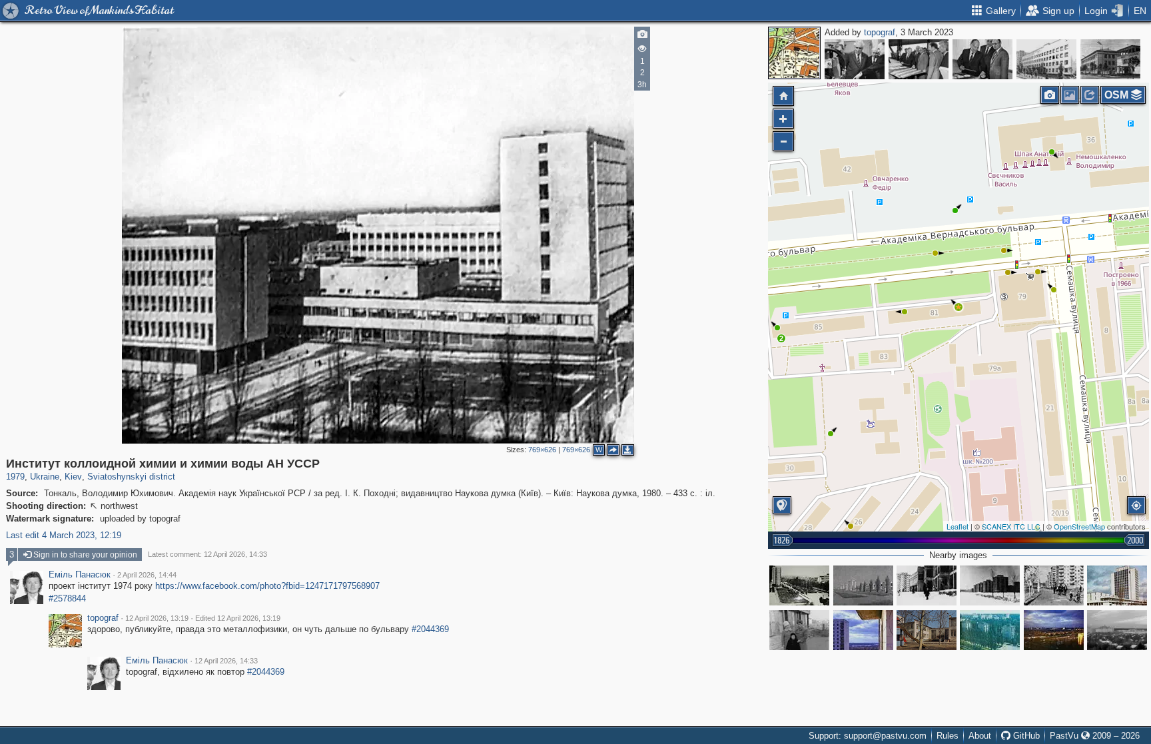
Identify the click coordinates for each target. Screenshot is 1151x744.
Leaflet (957, 526)
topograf (879, 32)
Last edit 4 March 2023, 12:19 (63, 535)
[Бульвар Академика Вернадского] (990, 630)
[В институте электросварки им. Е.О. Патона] (982, 59)
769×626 (542, 450)
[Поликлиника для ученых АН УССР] (1046, 59)
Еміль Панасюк (80, 574)
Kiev (73, 477)
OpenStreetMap (1079, 526)
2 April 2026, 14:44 (147, 575)
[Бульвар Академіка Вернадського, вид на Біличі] (799, 585)
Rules (948, 736)
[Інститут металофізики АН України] (1117, 585)
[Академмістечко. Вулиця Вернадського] (990, 585)
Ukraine (44, 477)
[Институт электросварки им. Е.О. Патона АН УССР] (855, 59)
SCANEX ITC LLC (1011, 526)
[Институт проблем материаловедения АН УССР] (1110, 59)
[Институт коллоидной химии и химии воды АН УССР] (958, 307)
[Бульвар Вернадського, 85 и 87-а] (863, 630)
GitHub (1025, 736)
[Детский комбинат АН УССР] (927, 630)
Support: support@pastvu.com (868, 736)
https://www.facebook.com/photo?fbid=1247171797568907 (267, 586)
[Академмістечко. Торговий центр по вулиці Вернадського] (927, 585)
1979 (15, 477)
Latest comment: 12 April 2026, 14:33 (207, 554)
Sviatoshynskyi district (131, 477)
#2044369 (430, 629)
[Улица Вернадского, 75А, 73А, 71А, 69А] (1054, 585)
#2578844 (67, 598)
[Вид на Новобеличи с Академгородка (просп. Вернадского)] (1054, 630)
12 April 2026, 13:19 (157, 618)
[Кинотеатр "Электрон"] (799, 630)
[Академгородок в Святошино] (863, 585)
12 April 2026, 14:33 (226, 661)
